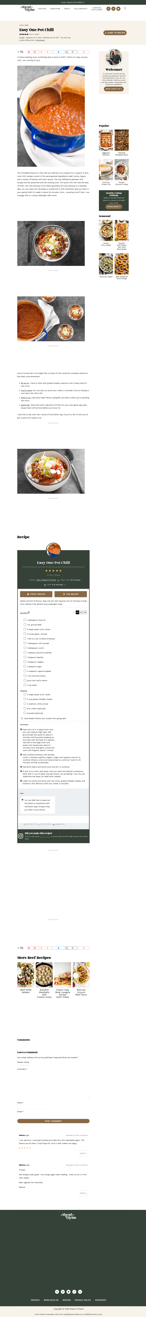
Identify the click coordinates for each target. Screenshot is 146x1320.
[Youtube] (118, 9)
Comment (22, 1069)
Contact (35, 1300)
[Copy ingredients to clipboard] (29, 612)
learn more (113, 206)
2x (81, 612)
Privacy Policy (83, 1300)
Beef (26, 25)
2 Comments (39, 40)
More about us (113, 89)
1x (77, 612)
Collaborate (80, 9)
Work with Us (51, 1300)
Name (20, 1103)
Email (20, 1111)
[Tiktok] (113, 9)
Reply (83, 1153)
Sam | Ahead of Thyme (46, 580)
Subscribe (55, 9)
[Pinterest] (74, 1292)
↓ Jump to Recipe (115, 33)
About (67, 9)
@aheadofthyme (45, 836)
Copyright (100, 1300)
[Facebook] (80, 1292)
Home (21, 25)
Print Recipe (37, 594)
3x (85, 612)
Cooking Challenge (96, 9)
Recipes (42, 9)
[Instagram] (108, 9)
